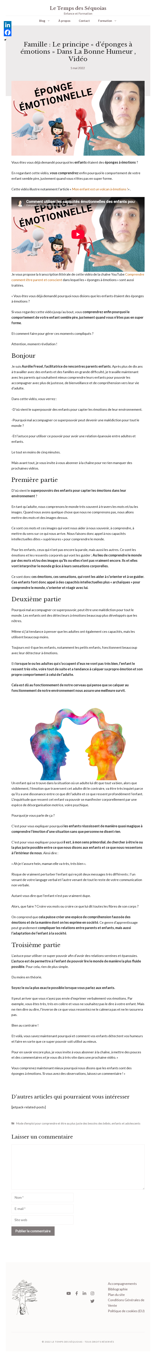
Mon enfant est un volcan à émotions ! (100, 189)
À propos (64, 20)
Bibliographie (118, 1289)
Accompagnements (122, 1283)
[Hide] (5, 39)
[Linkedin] (7, 25)
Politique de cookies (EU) (126, 1311)
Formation (105, 20)
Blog (42, 20)
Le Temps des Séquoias (78, 8)
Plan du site (116, 1294)
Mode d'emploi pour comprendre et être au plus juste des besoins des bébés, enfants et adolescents (78, 1123)
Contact (84, 20)
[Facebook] (7, 32)
